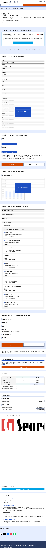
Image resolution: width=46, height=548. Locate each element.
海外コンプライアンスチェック (33, 545)
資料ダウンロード (12, 4)
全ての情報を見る (22, 111)
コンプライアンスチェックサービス (21, 545)
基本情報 (5, 50)
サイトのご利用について (5, 352)
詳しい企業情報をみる (23, 43)
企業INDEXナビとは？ (33, 164)
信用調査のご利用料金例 (9, 386)
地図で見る (4, 79)
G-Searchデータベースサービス (22, 489)
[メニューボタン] (44, 2)
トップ (2, 8)
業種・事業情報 (12, 50)
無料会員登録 (35, 4)
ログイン (40, 1)
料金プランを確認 (6, 512)
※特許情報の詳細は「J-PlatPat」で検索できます (11, 331)
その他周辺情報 (27, 50)
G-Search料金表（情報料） (10, 388)
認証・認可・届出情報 (36, 50)
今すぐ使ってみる (23, 367)
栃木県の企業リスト (8, 8)
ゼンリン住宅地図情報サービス (7, 547)
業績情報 (19, 50)
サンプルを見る (40, 401)
